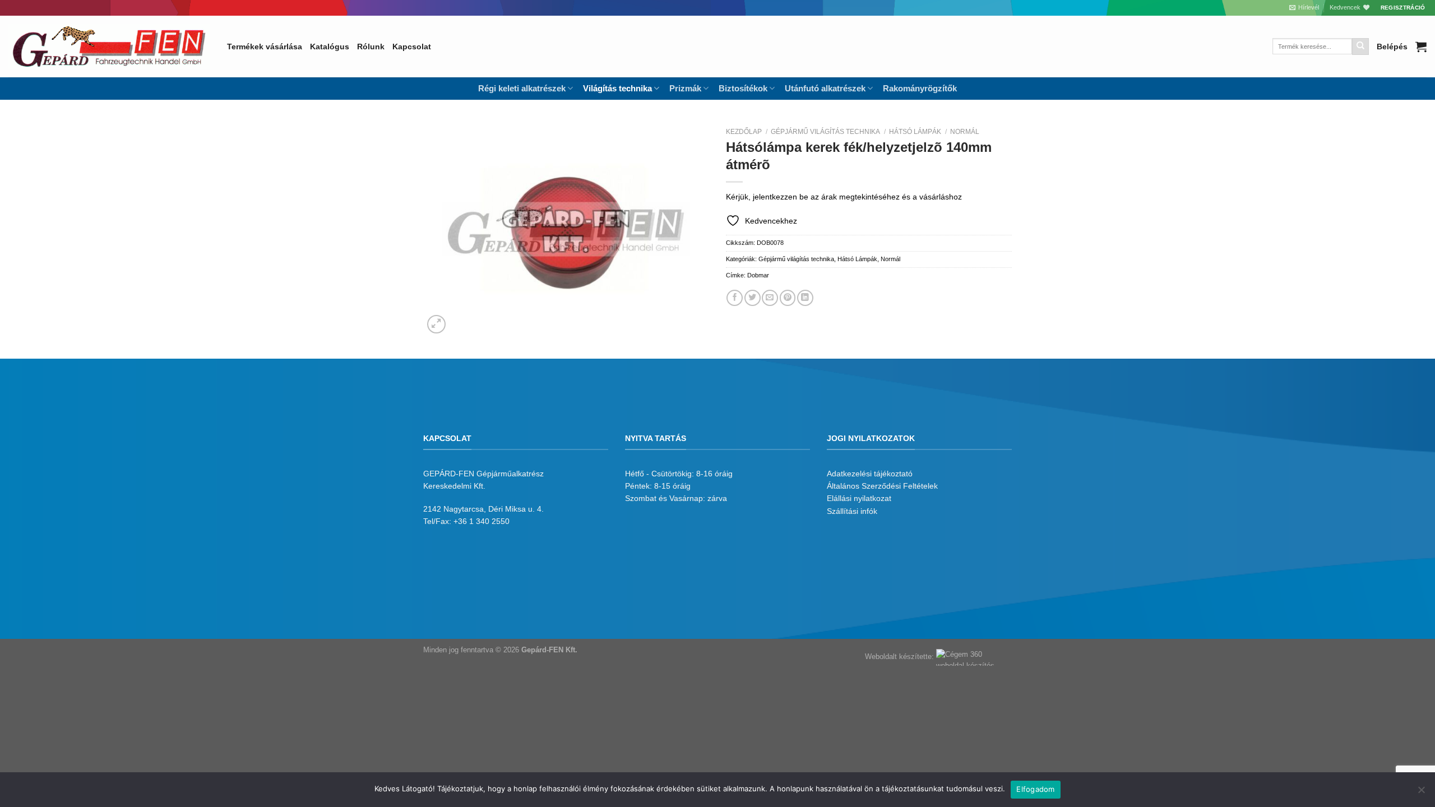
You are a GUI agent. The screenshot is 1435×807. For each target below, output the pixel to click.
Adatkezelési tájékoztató (870, 473)
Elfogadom (1035, 789)
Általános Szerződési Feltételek (882, 485)
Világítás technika (617, 88)
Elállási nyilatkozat (859, 498)
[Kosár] (1421, 46)
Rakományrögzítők (920, 88)
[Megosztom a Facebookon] (734, 298)
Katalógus (329, 46)
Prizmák (685, 88)
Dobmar (758, 275)
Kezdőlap (744, 132)
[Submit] (1360, 46)
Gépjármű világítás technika (825, 132)
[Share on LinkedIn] (805, 298)
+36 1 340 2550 (481, 521)
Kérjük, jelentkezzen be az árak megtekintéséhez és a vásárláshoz (844, 196)
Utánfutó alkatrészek (825, 88)
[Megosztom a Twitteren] (752, 298)
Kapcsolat (411, 46)
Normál (964, 132)
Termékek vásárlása (264, 46)
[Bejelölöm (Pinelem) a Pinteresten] (788, 298)
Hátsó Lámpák (915, 132)
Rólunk (371, 46)
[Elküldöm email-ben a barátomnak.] (770, 298)
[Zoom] (436, 324)
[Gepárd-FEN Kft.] (109, 46)
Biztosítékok (743, 88)
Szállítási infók (852, 511)
